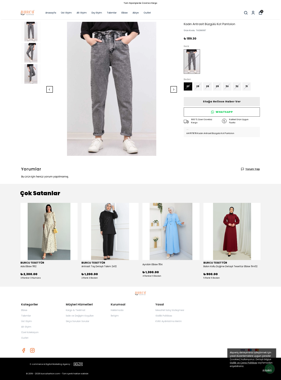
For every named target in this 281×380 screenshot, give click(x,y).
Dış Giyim (97, 12)
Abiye (136, 12)
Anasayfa (50, 12)
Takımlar (112, 12)
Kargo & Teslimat (75, 310)
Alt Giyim (82, 12)
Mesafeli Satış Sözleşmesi (169, 310)
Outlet (147, 12)
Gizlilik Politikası (163, 315)
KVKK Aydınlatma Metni (168, 321)
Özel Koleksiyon (30, 332)
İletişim (115, 315)
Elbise (124, 12)
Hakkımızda (117, 310)
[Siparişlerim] (253, 13)
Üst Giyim (66, 12)
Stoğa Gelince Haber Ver (222, 101)
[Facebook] (23, 350)
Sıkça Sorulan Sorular (77, 321)
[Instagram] (32, 350)
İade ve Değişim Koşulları (80, 315)
